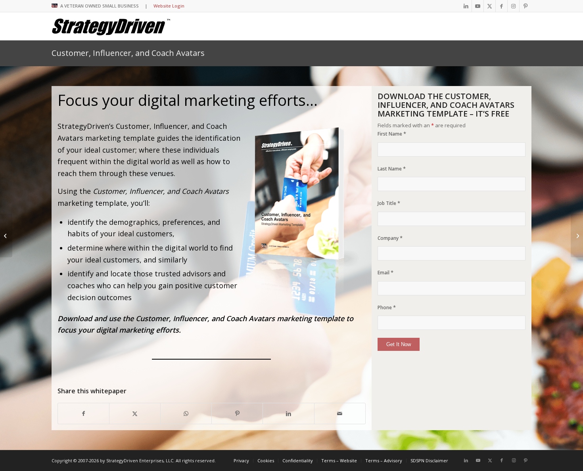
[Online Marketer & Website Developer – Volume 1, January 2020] (577, 235)
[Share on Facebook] (83, 413)
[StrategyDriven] (111, 26)
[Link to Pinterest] (525, 6)
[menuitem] (241, 461)
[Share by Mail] (340, 413)
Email (385, 272)
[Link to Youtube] (477, 6)
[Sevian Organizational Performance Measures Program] (6, 235)
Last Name (392, 168)
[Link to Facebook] (501, 6)
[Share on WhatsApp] (186, 413)
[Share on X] (134, 413)
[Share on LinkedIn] (288, 413)
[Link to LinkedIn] (466, 6)
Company (390, 238)
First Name (392, 133)
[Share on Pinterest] (237, 413)
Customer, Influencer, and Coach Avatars (128, 53)
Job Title (389, 203)
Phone (387, 307)
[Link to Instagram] (513, 6)
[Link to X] (489, 6)
